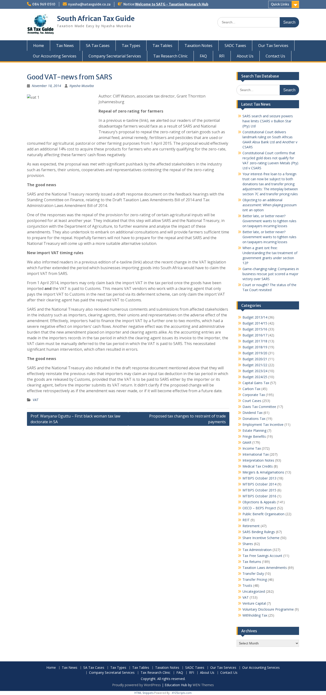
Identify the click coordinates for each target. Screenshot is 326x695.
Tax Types (131, 45)
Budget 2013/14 (254, 317)
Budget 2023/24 (254, 371)
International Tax (255, 454)
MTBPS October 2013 (259, 478)
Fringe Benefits (254, 436)
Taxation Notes (198, 45)
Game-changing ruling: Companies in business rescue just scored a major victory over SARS (270, 274)
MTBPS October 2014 (259, 484)
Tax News (65, 45)
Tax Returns (251, 561)
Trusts (247, 585)
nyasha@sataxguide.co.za (89, 4)
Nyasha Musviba (81, 85)
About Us (245, 56)
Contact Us (275, 56)
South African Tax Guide (96, 18)
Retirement (251, 526)
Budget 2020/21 (254, 359)
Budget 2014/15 (254, 323)
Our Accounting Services (54, 56)
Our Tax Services (273, 45)
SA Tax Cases (98, 45)
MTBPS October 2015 (259, 490)
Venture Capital (254, 603)
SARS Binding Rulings (258, 532)
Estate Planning (254, 430)
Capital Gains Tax (255, 383)
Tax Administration (257, 549)
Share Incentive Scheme (260, 537)
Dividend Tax (252, 412)
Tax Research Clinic (170, 56)
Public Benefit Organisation (263, 514)
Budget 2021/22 (254, 365)
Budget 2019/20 (254, 353)
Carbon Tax (251, 388)
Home (38, 45)
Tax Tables (162, 45)
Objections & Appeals (259, 502)
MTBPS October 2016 (259, 496)
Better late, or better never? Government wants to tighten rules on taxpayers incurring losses (269, 221)
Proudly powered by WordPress (136, 685)
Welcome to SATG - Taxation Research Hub (171, 4)
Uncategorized (253, 591)
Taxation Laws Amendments (264, 567)
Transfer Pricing (254, 579)
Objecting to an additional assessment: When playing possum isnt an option (269, 205)
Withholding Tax (254, 615)
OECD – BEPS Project (259, 508)
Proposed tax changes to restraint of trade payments (187, 418)
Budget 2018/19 (254, 347)
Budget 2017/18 (254, 341)
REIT (246, 520)
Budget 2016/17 (254, 335)
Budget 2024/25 (254, 377)
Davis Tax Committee (259, 406)
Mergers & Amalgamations (263, 472)
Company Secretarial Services (115, 56)
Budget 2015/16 (254, 329)
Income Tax (251, 448)
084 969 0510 (43, 4)
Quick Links (280, 4)
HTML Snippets (143, 693)
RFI (222, 56)
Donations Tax (253, 418)
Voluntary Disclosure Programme (268, 609)
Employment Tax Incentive (263, 424)
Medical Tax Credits (257, 466)
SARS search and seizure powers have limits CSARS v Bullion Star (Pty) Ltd (267, 121)
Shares (247, 543)
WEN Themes (203, 685)
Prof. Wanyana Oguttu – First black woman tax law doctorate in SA (75, 418)
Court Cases (251, 400)
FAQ (203, 56)
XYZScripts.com (182, 693)
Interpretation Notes (258, 460)
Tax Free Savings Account (262, 555)
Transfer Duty (253, 573)
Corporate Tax (253, 394)
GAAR (246, 442)
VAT (35, 399)
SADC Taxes (235, 45)
